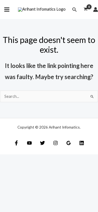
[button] (74, 9)
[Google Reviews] (68, 143)
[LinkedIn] (81, 143)
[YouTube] (29, 143)
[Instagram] (55, 143)
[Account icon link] (95, 9)
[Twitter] (42, 143)
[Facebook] (16, 143)
